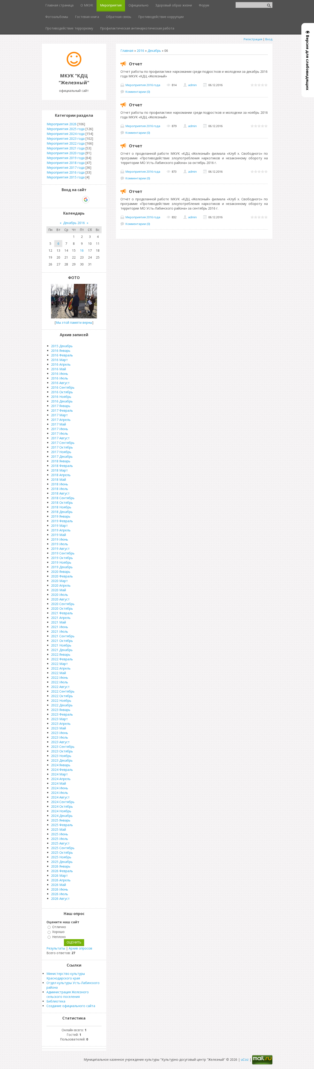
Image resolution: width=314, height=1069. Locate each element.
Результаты (55, 948)
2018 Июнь (59, 484)
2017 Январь (60, 406)
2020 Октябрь (62, 608)
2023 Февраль (62, 714)
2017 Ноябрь (61, 452)
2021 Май (58, 622)
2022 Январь (60, 654)
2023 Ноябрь (61, 756)
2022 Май (58, 673)
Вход (268, 39)
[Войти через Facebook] (69, 199)
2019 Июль (59, 544)
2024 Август (60, 797)
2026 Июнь (59, 889)
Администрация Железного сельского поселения (67, 994)
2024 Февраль (62, 769)
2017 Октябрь (62, 447)
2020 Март (59, 581)
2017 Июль (59, 433)
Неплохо (59, 937)
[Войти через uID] (54, 199)
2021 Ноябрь (61, 645)
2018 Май (58, 479)
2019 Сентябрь (62, 553)
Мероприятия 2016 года (143, 85)
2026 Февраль (62, 871)
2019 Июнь (59, 539)
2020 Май (58, 590)
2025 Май (58, 829)
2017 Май (58, 424)
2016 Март (59, 360)
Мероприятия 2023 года (66, 138)
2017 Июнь (59, 429)
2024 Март (59, 774)
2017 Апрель (61, 419)
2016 (140, 50)
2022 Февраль (62, 659)
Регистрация (253, 39)
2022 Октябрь (62, 696)
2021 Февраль (62, 613)
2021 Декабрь (62, 650)
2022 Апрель (61, 668)
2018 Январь (60, 461)
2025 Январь (60, 820)
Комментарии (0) (138, 92)
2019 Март (59, 525)
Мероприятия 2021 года (66, 148)
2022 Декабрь (62, 705)
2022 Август (60, 687)
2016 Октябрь (62, 392)
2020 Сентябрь (62, 604)
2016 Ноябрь (61, 396)
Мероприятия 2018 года (66, 162)
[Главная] (74, 65)
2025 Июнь (59, 834)
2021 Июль (59, 631)
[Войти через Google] (85, 199)
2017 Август (60, 438)
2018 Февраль (62, 465)
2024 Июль (59, 792)
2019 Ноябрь (61, 562)
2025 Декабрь (62, 861)
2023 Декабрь (62, 760)
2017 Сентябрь (62, 442)
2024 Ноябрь (61, 811)
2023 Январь (60, 710)
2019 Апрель (61, 530)
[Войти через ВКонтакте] (62, 199)
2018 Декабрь (62, 512)
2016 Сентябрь (62, 387)
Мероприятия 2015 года (66, 177)
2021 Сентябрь (62, 636)
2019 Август (60, 548)
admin (192, 85)
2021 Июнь (59, 627)
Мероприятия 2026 (62, 124)
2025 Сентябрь (62, 848)
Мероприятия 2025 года (66, 129)
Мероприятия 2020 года (66, 153)
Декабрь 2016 (74, 223)
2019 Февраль (62, 521)
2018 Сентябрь (62, 498)
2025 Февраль (62, 825)
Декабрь (154, 50)
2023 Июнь (59, 733)
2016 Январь (60, 350)
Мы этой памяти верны (74, 322)
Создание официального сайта (70, 1006)
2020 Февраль (62, 576)
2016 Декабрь (62, 401)
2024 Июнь (59, 788)
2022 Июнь (59, 677)
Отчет (135, 64)
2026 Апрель (61, 880)
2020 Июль (59, 594)
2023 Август (60, 742)
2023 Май (58, 728)
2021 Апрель (61, 617)
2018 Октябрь (62, 502)
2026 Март (59, 875)
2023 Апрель (61, 723)
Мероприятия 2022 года (66, 143)
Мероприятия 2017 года (66, 167)
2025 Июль (59, 838)
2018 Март (59, 470)
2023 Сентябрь (62, 746)
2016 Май (58, 369)
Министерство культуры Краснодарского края (65, 975)
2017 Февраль (62, 410)
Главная (126, 50)
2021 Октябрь (62, 640)
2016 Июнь (59, 373)
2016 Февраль (62, 355)
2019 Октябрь (62, 558)
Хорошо (58, 932)
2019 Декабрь (62, 567)
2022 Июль (59, 682)
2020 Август (60, 599)
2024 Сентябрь (62, 802)
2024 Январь (60, 765)
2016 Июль (59, 378)
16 (82, 250)
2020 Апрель (61, 585)
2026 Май (58, 885)
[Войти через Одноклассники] (93, 199)
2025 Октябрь (62, 852)
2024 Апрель (61, 779)
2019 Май (58, 535)
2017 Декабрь (62, 456)
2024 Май (58, 783)
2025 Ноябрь (61, 857)
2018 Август (60, 493)
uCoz (244, 1059)
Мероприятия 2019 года (66, 158)
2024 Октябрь (62, 806)
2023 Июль (59, 737)
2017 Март (59, 415)
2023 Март (59, 719)
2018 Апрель (61, 475)
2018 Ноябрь (61, 507)
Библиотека (55, 1001)
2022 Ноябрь (61, 700)
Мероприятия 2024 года (66, 133)
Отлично (59, 927)
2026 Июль (59, 894)
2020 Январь (60, 571)
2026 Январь (60, 866)
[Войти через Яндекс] (77, 199)
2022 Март (59, 663)
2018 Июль (59, 488)
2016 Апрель (61, 364)
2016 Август (60, 383)
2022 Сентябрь (62, 691)
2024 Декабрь (62, 815)
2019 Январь (60, 516)
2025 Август (60, 843)
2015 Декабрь (62, 346)
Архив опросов (80, 948)
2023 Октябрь (62, 751)
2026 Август (60, 898)
